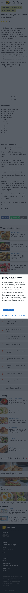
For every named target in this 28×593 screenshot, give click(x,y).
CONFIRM (9, 310)
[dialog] (14, 296)
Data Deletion (5, 315)
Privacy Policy (22, 315)
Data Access (14, 315)
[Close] (24, 277)
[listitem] (14, 305)
